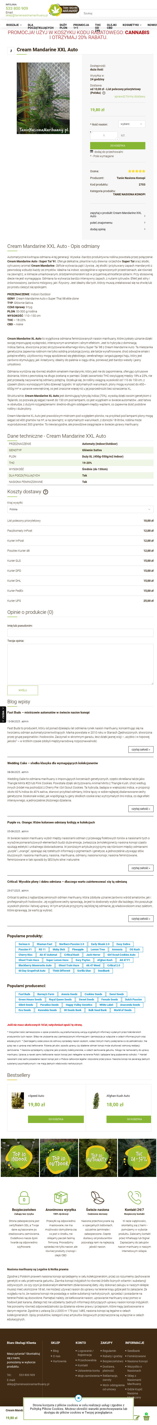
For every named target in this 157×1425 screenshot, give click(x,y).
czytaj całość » (141, 749)
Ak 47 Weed (93, 965)
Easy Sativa (123, 944)
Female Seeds (109, 999)
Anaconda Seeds (130, 1004)
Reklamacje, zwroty (110, 1377)
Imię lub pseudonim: (20, 625)
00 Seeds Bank (72, 1010)
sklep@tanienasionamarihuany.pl (27, 15)
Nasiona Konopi (137, 1361)
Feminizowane (136, 1356)
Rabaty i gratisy (112, 1356)
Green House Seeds (30, 999)
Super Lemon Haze (57, 960)
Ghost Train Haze (29, 960)
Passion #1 (25, 949)
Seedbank (104, 970)
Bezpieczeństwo (113, 1361)
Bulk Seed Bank (98, 1010)
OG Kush (135, 949)
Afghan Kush (104, 960)
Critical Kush (71, 954)
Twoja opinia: (15, 640)
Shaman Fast (44, 944)
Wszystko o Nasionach (134, 1368)
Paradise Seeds (49, 1004)
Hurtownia (59, 1361)
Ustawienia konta (89, 1370)
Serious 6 (24, 944)
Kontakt (83, 1365)
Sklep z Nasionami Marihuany (134, 1380)
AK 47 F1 (125, 960)
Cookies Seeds (93, 994)
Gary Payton (83, 960)
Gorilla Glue (84, 970)
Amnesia (117, 949)
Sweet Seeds (86, 999)
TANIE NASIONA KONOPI (129, 194)
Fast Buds (24, 994)
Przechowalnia (87, 1360)
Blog (56, 1350)
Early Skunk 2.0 (100, 944)
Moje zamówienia (89, 1375)
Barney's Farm (45, 994)
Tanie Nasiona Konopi (131, 178)
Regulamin (109, 1350)
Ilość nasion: (99, 124)
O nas (56, 1356)
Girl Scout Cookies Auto (121, 954)
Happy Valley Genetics (79, 1004)
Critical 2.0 (113, 965)
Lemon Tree (98, 949)
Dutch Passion (133, 999)
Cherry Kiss (26, 954)
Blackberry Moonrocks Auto (35, 965)
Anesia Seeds (69, 994)
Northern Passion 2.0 (71, 944)
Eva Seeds (25, 1010)
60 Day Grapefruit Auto (32, 970)
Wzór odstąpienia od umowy (114, 1387)
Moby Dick (59, 949)
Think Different (61, 970)
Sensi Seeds (116, 994)
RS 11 (42, 949)
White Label (106, 1004)
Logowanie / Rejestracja (86, 1353)
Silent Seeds (26, 1004)
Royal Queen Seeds (60, 999)
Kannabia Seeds (47, 1010)
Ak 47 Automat (48, 954)
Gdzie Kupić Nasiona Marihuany (134, 1393)
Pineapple (78, 949)
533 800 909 (17, 8)
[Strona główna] (64, 10)
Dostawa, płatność (109, 1368)
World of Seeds (123, 1010)
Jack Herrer (93, 954)
